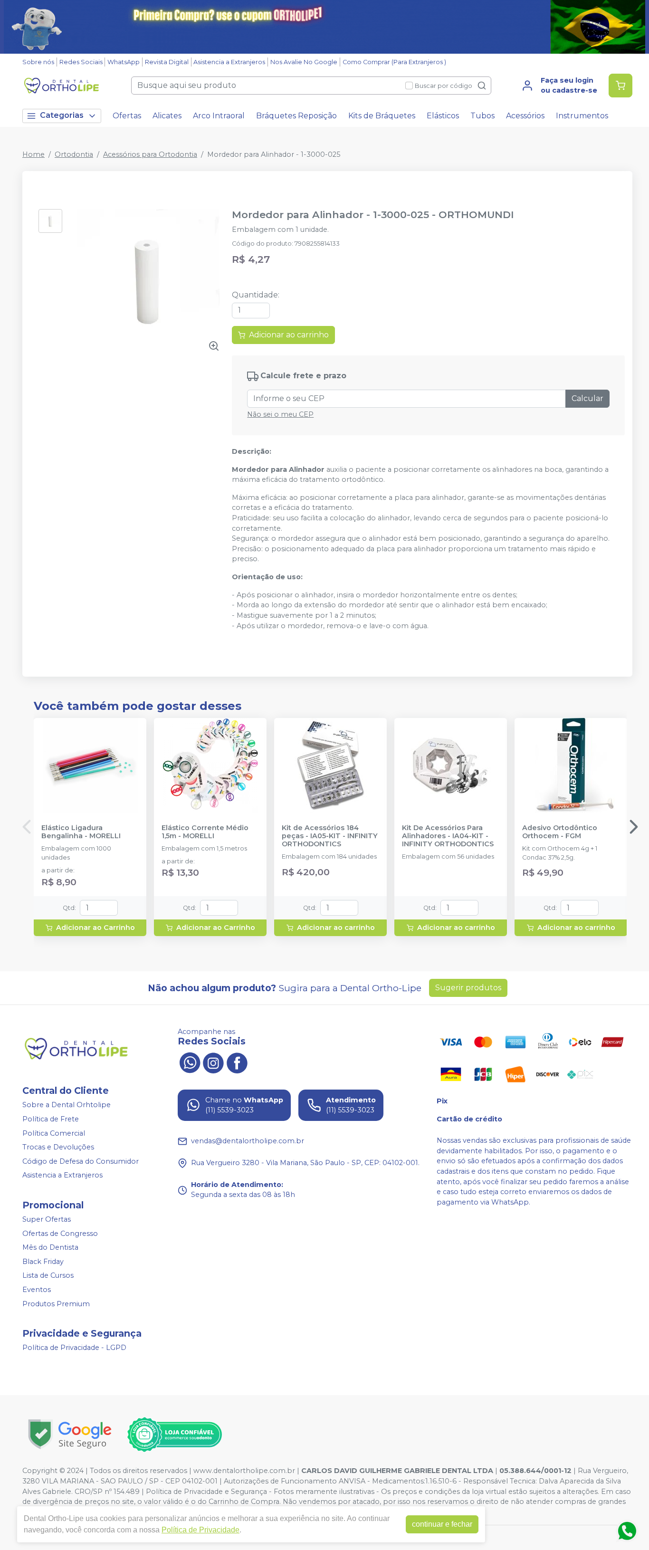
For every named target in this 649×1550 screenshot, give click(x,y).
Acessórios (525, 115)
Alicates (167, 115)
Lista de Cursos (48, 1276)
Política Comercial (53, 1133)
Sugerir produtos (468, 987)
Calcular (587, 398)
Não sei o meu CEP (280, 414)
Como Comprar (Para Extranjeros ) (394, 62)
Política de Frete (50, 1119)
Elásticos (443, 115)
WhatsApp (123, 62)
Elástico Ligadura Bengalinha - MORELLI (81, 832)
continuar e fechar (442, 1524)
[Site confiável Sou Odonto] (174, 1434)
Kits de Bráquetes (381, 115)
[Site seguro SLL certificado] (69, 1434)
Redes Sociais (81, 62)
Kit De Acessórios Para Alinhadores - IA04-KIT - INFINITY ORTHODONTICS (448, 836)
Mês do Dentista (50, 1247)
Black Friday (43, 1261)
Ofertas (127, 115)
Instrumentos (582, 115)
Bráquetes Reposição (296, 115)
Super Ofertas (46, 1219)
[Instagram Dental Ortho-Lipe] (213, 1062)
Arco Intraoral (219, 115)
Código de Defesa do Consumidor (80, 1161)
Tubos (482, 115)
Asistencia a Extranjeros (229, 62)
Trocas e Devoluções (58, 1147)
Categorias (62, 115)
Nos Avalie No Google (303, 62)
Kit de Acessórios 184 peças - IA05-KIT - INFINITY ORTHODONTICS (330, 836)
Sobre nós (38, 62)
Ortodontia (74, 154)
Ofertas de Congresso (60, 1233)
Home (33, 154)
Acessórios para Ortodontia (150, 154)
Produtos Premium (56, 1304)
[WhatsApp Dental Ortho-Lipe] (189, 1062)
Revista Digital (167, 62)
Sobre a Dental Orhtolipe (66, 1105)
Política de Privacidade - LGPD (74, 1348)
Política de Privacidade (200, 1530)
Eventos (36, 1289)
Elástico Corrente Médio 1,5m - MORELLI (205, 832)
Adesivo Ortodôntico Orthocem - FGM (559, 832)
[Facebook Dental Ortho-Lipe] (237, 1062)
